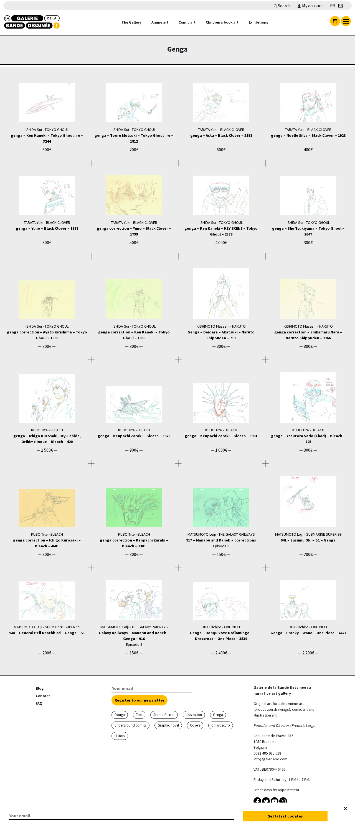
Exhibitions (258, 22)
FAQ (39, 703)
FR (332, 5)
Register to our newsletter (139, 700)
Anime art (159, 22)
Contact (43, 695)
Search (284, 5)
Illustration (194, 714)
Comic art (187, 22)
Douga (120, 714)
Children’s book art (222, 22)
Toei (139, 714)
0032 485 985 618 (267, 753)
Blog (40, 688)
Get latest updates (285, 816)
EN (340, 5)
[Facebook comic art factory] (257, 800)
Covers (195, 725)
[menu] (346, 21)
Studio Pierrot (164, 714)
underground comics (130, 725)
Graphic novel (168, 725)
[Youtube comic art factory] (275, 800)
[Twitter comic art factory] (266, 800)
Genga (218, 714)
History (120, 735)
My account (312, 5)
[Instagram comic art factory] (283, 800)
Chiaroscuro (220, 725)
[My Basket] (335, 21)
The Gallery (131, 22)
